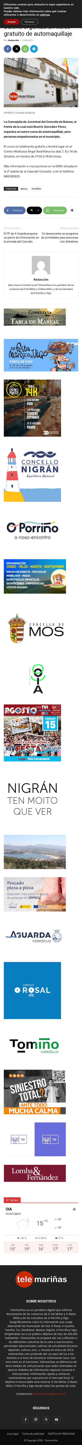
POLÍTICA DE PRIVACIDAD (61, 1433)
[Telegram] (34, 49)
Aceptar (11, 21)
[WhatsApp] (25, 49)
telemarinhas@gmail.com (49, 1394)
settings (45, 15)
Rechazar (29, 21)
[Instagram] (36, 1419)
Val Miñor (36, 188)
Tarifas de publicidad (33, 1433)
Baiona (24, 188)
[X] (16, 49)
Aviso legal (12, 1433)
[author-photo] (41, 274)
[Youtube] (56, 1420)
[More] (72, 210)
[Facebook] (7, 49)
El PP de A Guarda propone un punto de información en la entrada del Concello (21, 237)
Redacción (13, 40)
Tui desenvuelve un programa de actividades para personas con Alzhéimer (59, 237)
